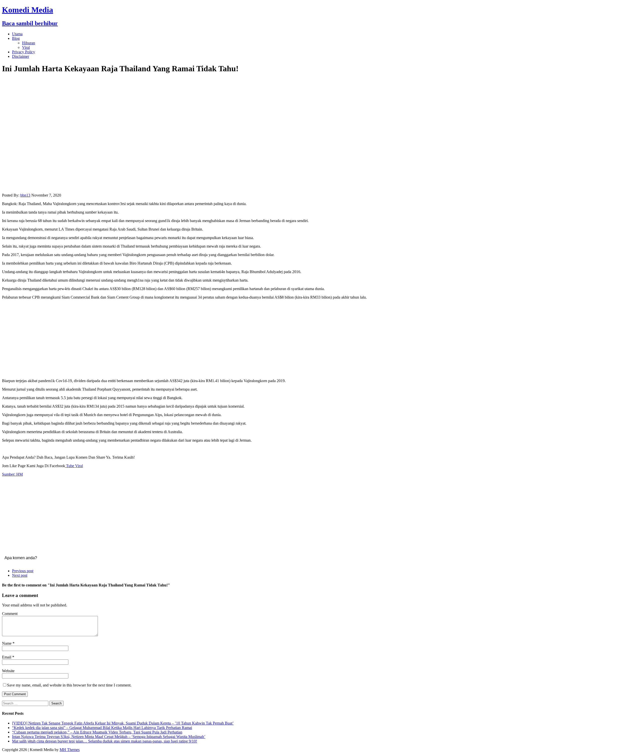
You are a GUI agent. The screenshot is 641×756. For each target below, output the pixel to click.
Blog (16, 38)
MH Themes (70, 749)
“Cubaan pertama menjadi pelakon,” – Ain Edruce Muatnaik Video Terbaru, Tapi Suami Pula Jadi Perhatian (97, 732)
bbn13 (25, 195)
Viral (26, 47)
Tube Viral (74, 466)
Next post (19, 575)
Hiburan (28, 43)
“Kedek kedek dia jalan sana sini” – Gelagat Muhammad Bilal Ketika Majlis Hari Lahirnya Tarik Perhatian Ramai (102, 727)
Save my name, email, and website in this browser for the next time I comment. (69, 685)
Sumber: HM (12, 474)
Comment (10, 613)
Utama (17, 34)
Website (8, 671)
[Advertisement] (320, 339)
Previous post (22, 571)
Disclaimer (20, 56)
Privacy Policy (23, 52)
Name (7, 643)
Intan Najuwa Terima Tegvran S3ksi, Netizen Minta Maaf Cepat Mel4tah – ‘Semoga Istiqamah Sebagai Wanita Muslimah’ (108, 736)
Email (7, 657)
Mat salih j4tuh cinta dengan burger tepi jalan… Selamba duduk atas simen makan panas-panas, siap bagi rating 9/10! (104, 741)
